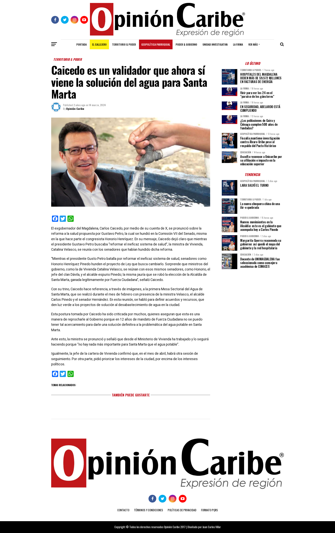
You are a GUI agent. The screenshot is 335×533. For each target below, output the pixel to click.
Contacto (123, 510)
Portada (81, 44)
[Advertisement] (253, 299)
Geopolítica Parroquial (155, 44)
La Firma (238, 44)
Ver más (253, 44)
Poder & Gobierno (186, 44)
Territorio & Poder (124, 44)
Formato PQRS (209, 510)
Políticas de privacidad (182, 510)
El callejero (99, 44)
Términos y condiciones (148, 510)
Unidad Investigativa (215, 44)
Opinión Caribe (75, 109)
